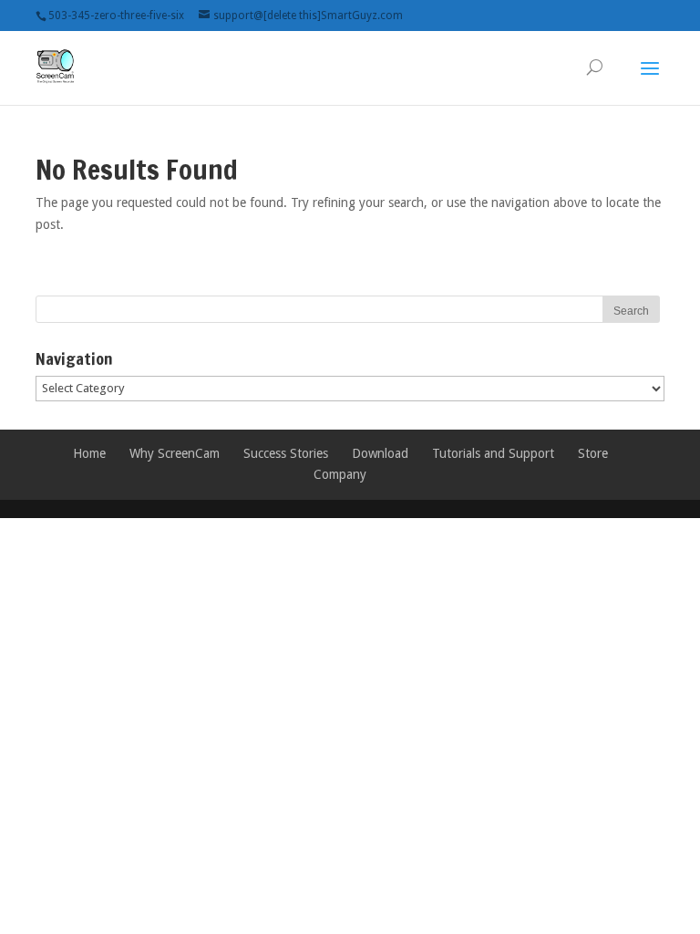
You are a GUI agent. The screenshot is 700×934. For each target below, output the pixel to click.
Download (380, 453)
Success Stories (285, 453)
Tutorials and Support (493, 453)
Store (593, 453)
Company (340, 474)
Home (89, 453)
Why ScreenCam (174, 453)
